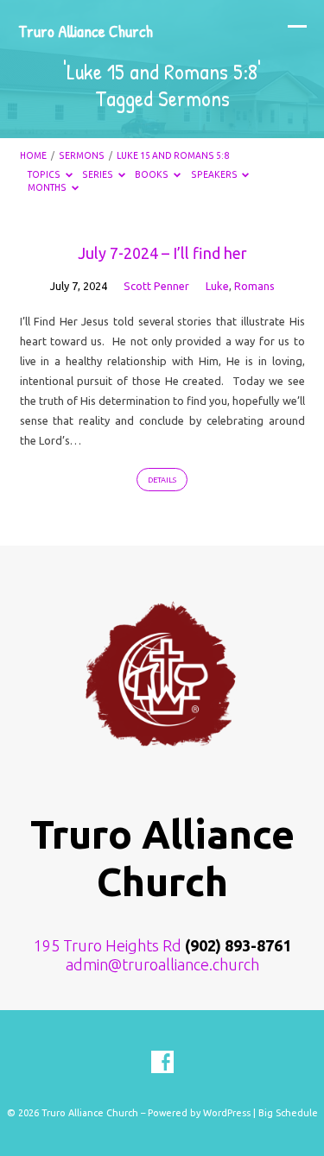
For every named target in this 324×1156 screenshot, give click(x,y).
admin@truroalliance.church (162, 964)
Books (152, 174)
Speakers (215, 174)
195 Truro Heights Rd (107, 945)
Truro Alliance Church (85, 31)
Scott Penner (156, 286)
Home (33, 155)
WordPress (227, 1113)
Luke (217, 286)
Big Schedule (288, 1113)
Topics (45, 174)
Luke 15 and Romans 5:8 (173, 155)
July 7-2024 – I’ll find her (162, 253)
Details (162, 480)
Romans (254, 286)
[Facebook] (162, 1063)
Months (48, 187)
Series (98, 174)
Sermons (82, 155)
